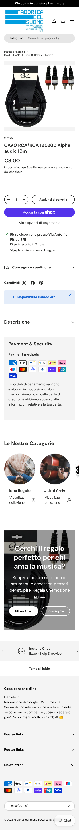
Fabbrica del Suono (25, 819)
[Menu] (72, 20)
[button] (63, 20)
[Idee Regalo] (19, 469)
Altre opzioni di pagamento (39, 223)
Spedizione (34, 167)
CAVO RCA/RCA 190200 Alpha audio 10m (28, 55)
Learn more (39, 3)
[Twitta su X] (24, 283)
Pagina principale (14, 51)
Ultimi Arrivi (55, 490)
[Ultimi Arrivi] (55, 469)
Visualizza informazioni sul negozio (33, 250)
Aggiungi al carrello (53, 199)
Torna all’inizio (39, 668)
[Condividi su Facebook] (32, 283)
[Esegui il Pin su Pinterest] (41, 283)
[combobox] (39, 38)
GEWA (8, 138)
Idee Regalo (20, 490)
